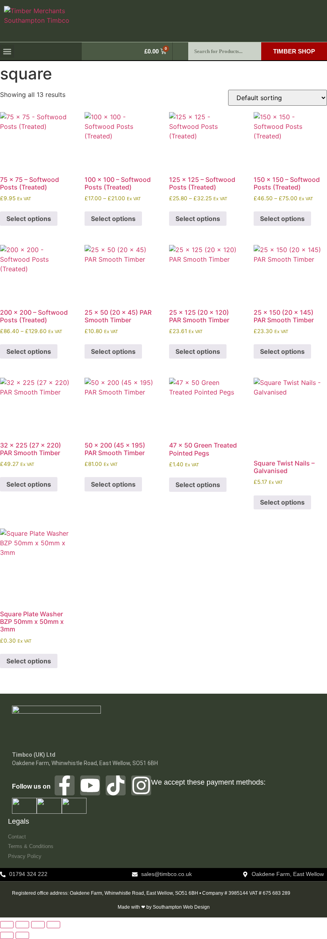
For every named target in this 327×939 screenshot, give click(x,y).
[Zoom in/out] (7, 924)
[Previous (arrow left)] (7, 935)
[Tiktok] (116, 785)
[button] (7, 51)
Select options (28, 219)
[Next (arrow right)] (22, 935)
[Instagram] (141, 785)
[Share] (38, 924)
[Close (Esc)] (53, 924)
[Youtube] (90, 785)
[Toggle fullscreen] (22, 924)
